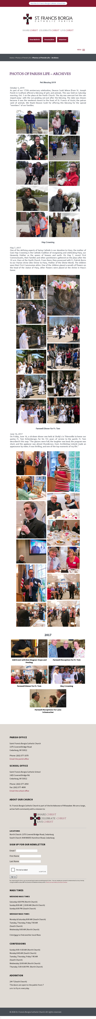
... (0, 1017)
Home (12, 58)
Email (13, 850)
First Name (15, 856)
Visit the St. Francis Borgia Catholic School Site (48, 3)
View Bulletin (35, 39)
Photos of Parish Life (23, 58)
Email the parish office (19, 759)
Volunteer (62, 39)
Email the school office (19, 791)
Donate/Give (49, 39)
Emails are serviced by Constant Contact (56, 882)
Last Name (14, 861)
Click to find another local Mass (25, 935)
